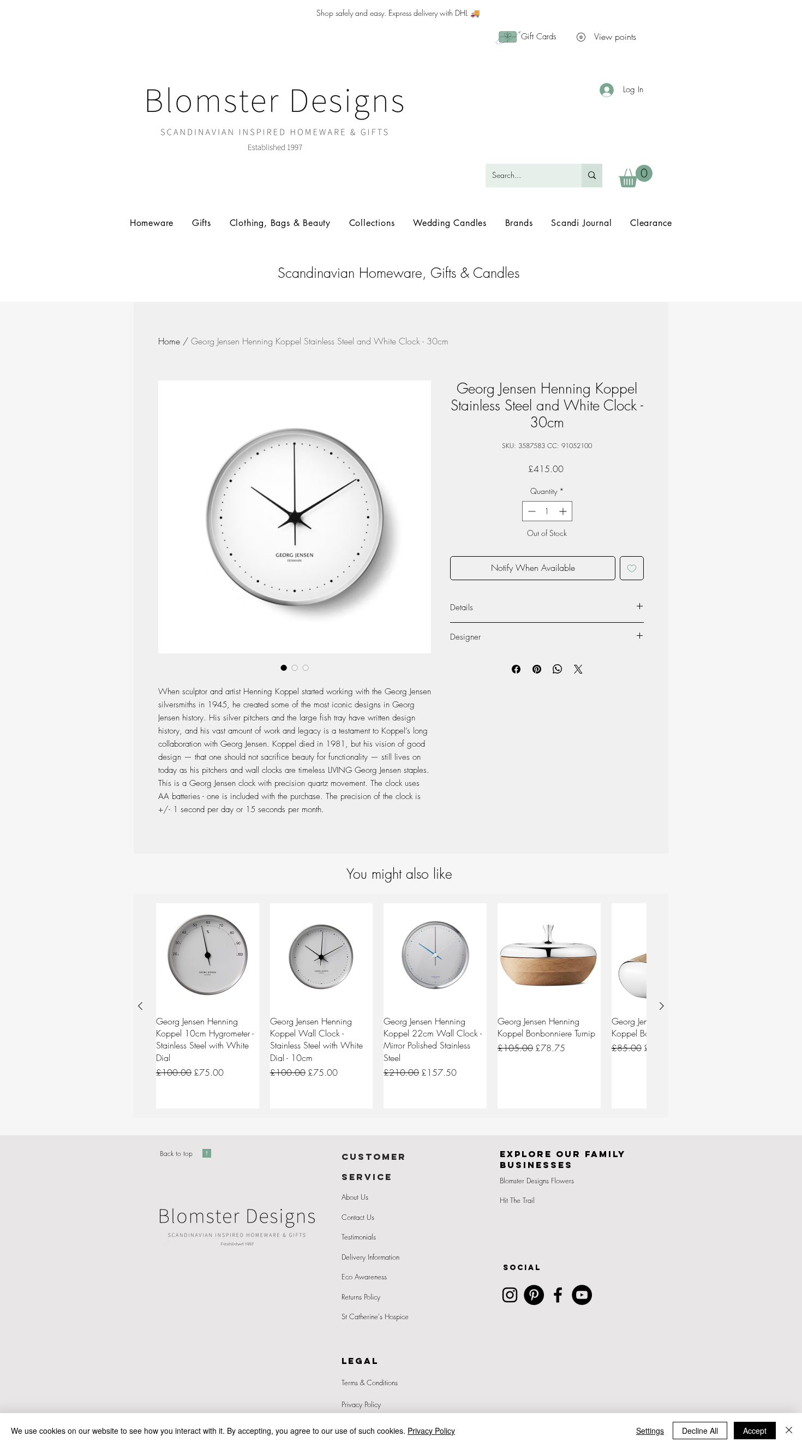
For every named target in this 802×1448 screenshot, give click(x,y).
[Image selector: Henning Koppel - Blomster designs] (294, 667)
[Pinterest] (534, 1295)
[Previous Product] (140, 1005)
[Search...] (592, 175)
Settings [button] (650, 1430)
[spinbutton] (547, 511)
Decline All (700, 1430)
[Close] (788, 1430)
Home (169, 341)
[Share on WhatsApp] (557, 669)
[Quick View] (207, 954)
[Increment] (564, 511)
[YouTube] (582, 1295)
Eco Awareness (364, 1277)
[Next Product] (661, 1005)
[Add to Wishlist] (632, 568)
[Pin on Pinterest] (536, 669)
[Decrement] (530, 511)
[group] (401, 1006)
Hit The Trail (517, 1200)
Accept (755, 1430)
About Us (355, 1197)
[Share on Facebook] (516, 669)
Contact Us (358, 1217)
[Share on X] (578, 669)
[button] (636, 176)
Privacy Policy (361, 1404)
